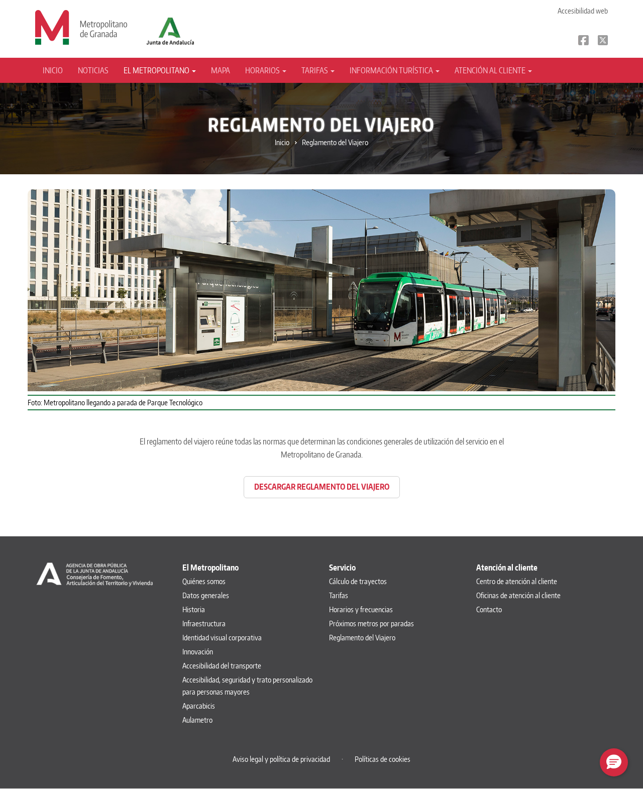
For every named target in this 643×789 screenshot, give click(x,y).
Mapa (220, 70)
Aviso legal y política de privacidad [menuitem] (281, 759)
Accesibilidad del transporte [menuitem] (221, 665)
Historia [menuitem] (193, 609)
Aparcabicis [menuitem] (198, 706)
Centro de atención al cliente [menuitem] (516, 581)
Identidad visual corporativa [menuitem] (222, 637)
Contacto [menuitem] (489, 609)
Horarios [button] (263, 70)
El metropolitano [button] (157, 70)
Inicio (53, 70)
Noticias (93, 70)
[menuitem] (56, 70)
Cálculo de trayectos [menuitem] (358, 581)
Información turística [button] (392, 70)
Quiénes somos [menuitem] (204, 581)
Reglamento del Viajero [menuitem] (362, 637)
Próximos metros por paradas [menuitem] (371, 623)
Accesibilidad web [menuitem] (583, 11)
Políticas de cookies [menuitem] (382, 759)
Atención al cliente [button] (491, 70)
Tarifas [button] (315, 70)
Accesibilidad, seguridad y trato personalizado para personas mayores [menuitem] (247, 686)
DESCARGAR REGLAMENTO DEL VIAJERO (321, 487)
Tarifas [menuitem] (338, 595)
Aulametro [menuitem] (197, 720)
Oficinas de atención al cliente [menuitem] (518, 595)
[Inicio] (81, 27)
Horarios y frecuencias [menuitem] (361, 609)
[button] (614, 762)
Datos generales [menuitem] (205, 595)
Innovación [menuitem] (197, 651)
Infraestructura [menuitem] (204, 623)
